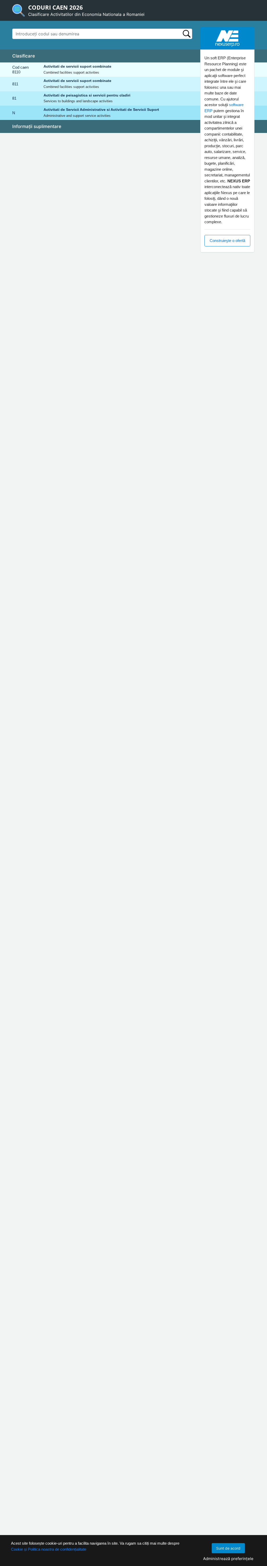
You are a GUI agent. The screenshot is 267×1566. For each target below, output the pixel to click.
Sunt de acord (228, 1548)
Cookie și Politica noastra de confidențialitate (48, 1549)
